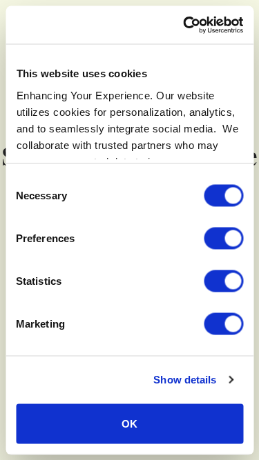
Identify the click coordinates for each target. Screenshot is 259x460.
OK (129, 423)
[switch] (223, 238)
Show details (184, 380)
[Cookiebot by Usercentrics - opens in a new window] (184, 25)
